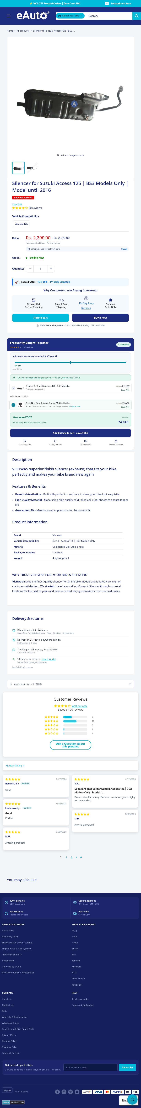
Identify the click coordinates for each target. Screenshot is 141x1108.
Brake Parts (8, 930)
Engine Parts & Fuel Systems (16, 948)
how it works (49, 659)
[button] (20, 208)
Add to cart (41, 317)
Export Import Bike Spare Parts (18, 1029)
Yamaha (76, 960)
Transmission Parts (12, 954)
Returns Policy (9, 1041)
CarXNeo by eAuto (11, 966)
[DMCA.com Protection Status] (13, 1102)
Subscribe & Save (121, 3)
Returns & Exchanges (83, 1005)
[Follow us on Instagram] (64, 1091)
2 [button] (66, 857)
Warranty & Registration (14, 1017)
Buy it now (100, 317)
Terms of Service (10, 1053)
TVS (74, 954)
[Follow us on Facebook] (57, 1091)
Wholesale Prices (10, 1023)
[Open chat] (132, 1099)
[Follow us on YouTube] (77, 1091)
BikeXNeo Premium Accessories (18, 972)
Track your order (80, 999)
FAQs (4, 1011)
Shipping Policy (10, 1047)
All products (23, 30)
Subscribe (127, 1067)
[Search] (136, 16)
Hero (74, 936)
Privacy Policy (9, 1035)
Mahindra (76, 966)
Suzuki (75, 948)
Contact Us (8, 1005)
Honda (75, 942)
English (7, 1090)
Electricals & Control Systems (17, 942)
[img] (12, 779)
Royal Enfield (78, 978)
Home (10, 30)
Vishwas (17, 204)
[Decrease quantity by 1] (29, 268)
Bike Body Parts (10, 936)
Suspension (8, 960)
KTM (74, 972)
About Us (7, 999)
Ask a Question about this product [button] (70, 745)
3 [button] (72, 857)
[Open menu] (8, 16)
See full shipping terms (22, 667)
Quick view (75, 406)
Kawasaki (77, 985)
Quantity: (18, 268)
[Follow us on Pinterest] (70, 1091)
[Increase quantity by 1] (51, 268)
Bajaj (74, 930)
